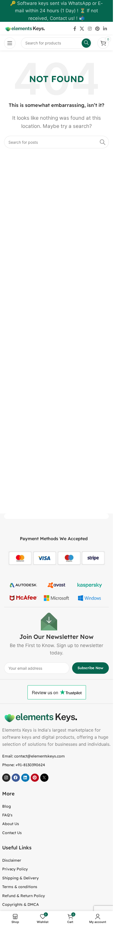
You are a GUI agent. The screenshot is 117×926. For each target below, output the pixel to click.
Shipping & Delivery (20, 878)
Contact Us (12, 832)
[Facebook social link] (75, 29)
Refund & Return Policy (23, 895)
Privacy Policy (15, 869)
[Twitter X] (44, 778)
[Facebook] (16, 778)
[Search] (102, 142)
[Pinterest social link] (97, 29)
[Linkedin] (25, 778)
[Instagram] (6, 778)
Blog (6, 806)
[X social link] (82, 29)
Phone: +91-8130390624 (23, 764)
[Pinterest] (35, 778)
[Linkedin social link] (105, 29)
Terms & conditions (19, 886)
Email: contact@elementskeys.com (33, 756)
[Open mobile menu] (9, 43)
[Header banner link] (56, 11)
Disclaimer (11, 860)
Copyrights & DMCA (20, 904)
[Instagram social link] (89, 29)
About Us (10, 823)
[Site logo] (24, 28)
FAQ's (7, 815)
